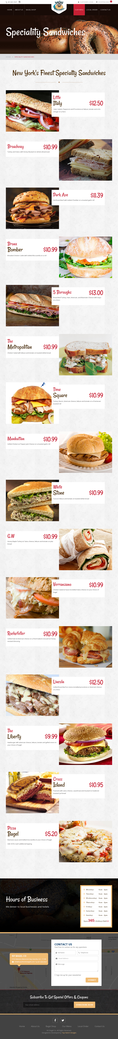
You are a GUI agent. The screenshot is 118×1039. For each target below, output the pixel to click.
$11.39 (97, 195)
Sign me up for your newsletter (68, 975)
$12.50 (96, 103)
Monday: (90, 890)
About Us (19, 10)
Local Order (91, 10)
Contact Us (105, 10)
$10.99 (50, 147)
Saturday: (90, 911)
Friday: (89, 907)
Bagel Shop (31, 10)
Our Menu (79, 10)
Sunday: (89, 915)
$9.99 (51, 736)
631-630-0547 (12, 2)
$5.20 (51, 834)
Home (9, 10)
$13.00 (96, 293)
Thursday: (90, 902)
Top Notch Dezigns (69, 1033)
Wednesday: (91, 898)
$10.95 (96, 785)
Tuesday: (90, 894)
